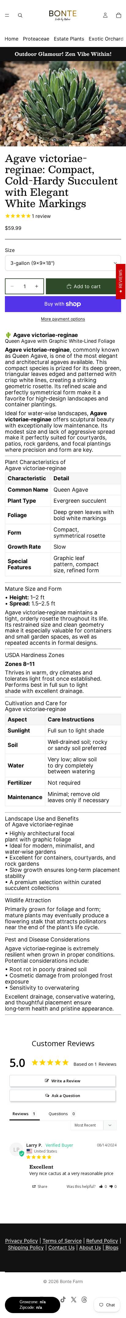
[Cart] (118, 15)
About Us (90, 1247)
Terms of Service (62, 1241)
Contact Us (61, 1247)
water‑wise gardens (30, 851)
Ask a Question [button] (66, 1095)
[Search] (20, 15)
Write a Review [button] (65, 1081)
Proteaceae (36, 39)
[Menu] (7, 15)
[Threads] (84, 1299)
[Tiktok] (63, 1299)
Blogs (111, 1247)
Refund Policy (102, 1241)
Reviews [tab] (20, 1113)
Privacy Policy (21, 1241)
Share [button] (42, 1186)
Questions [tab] (58, 1113)
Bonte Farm (71, 1281)
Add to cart (87, 286)
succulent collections (32, 888)
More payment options (63, 318)
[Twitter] (73, 1299)
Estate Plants (69, 39)
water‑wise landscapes (57, 413)
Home (11, 39)
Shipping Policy (26, 1247)
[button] (102, 1186)
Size (10, 250)
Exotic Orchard (106, 39)
